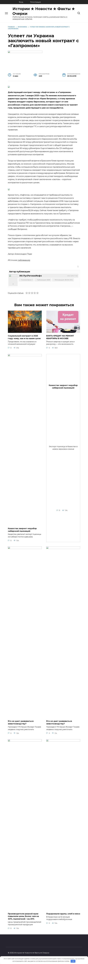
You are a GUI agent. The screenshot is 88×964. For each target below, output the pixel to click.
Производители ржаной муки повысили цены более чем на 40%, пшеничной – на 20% (23, 916)
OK (73, 961)
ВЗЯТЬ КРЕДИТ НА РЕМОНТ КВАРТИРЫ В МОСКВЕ (60, 337)
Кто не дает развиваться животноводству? (21, 722)
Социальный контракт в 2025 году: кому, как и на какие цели (24, 337)
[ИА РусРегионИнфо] (13, 278)
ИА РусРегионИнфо (30, 275)
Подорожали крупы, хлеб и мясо (63, 914)
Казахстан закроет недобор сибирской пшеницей (22, 529)
